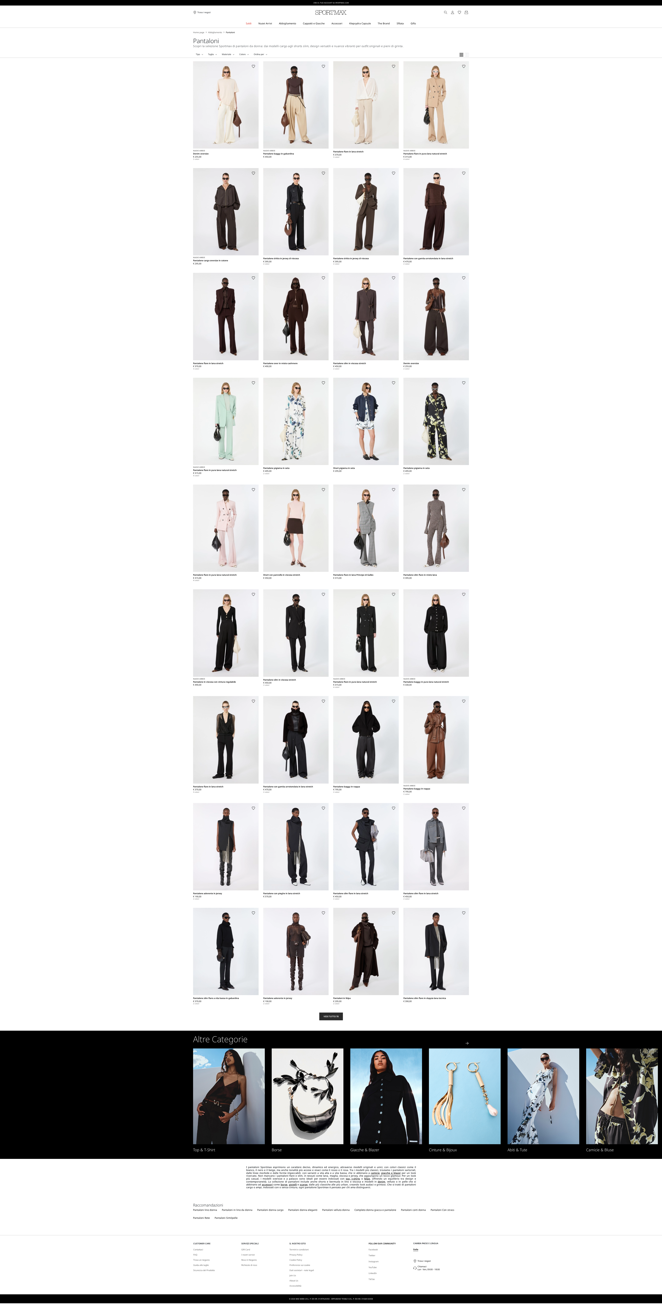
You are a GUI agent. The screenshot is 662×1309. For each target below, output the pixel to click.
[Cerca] (445, 12)
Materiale (226, 54)
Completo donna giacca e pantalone (375, 1210)
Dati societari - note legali (301, 1270)
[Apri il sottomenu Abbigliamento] (298, 23)
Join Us (292, 1275)
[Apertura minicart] (470, 12)
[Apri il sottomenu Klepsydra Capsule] (373, 23)
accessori (267, 1184)
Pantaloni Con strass (442, 1210)
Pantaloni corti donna (413, 1210)
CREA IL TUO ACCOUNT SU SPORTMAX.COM (331, 3)
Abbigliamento (215, 32)
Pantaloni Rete (201, 1217)
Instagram (374, 1261)
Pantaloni (230, 32)
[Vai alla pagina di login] (452, 12)
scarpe (304, 1184)
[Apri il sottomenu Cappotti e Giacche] (327, 23)
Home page (198, 32)
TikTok (372, 1279)
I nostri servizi (248, 1255)
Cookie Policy (295, 1260)
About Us (293, 1280)
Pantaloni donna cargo (270, 1210)
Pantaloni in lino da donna (237, 1210)
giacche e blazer (391, 1173)
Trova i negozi (424, 1260)
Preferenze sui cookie (299, 1265)
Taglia (211, 54)
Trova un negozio (201, 1260)
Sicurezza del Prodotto (204, 1270)
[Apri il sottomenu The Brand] (392, 23)
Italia (415, 1249)
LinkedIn (373, 1273)
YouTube (373, 1267)
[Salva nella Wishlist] (253, 66)
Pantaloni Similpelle (226, 1217)
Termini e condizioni (299, 1249)
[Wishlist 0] (459, 12)
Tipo (198, 54)
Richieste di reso (249, 1265)
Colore (242, 54)
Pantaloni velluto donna (336, 1210)
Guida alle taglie (201, 1265)
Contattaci (198, 1249)
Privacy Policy (295, 1255)
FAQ (195, 1255)
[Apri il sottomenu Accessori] (344, 23)
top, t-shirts (353, 1178)
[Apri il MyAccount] (455, 12)
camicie (375, 1173)
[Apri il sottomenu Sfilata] (406, 23)
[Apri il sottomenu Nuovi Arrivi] (274, 23)
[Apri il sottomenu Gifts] (418, 23)
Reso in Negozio (249, 1260)
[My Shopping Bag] (466, 12)
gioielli (293, 1184)
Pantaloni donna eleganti (302, 1210)
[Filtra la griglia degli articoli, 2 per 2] (467, 55)
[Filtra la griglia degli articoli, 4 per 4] (461, 55)
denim (381, 1181)
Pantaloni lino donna (205, 1210)
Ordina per (259, 54)
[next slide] (467, 1043)
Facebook (373, 1249)
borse (284, 1184)
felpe (367, 1178)
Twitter (372, 1255)
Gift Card (245, 1249)
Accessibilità (295, 1286)
